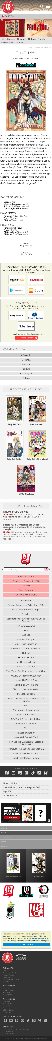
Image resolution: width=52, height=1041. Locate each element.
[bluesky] (45, 773)
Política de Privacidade (36, 938)
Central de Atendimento (12, 973)
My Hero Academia (26, 662)
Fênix (26, 728)
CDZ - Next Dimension (26, 644)
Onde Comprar (26, 590)
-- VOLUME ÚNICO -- (26, 680)
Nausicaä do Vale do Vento (26, 737)
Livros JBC (7, 1012)
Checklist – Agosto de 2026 (26, 581)
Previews (26, 585)
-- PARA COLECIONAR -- (26, 714)
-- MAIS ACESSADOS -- (26, 626)
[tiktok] (33, 773)
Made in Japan (8, 990)
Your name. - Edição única (26, 710)
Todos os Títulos (26, 576)
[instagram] (26, 773)
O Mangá (21, 39)
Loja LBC (6, 988)
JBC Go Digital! (8, 1010)
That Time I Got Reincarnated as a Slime (26, 671)
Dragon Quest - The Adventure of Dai (26, 605)
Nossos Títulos (8, 975)
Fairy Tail (48, 48)
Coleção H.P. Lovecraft (26, 723)
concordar (27, 944)
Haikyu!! (26, 653)
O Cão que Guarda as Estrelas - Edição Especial (26, 699)
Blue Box (26, 635)
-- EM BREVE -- (26, 600)
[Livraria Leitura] (26, 326)
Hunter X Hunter (26, 657)
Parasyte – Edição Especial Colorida (26, 749)
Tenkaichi (26, 614)
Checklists (7, 1001)
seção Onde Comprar (25, 338)
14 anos (25, 208)
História (32, 39)
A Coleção (10, 39)
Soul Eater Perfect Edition (26, 758)
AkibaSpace (7, 995)
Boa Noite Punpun (26, 639)
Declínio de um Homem (26, 685)
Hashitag (6, 992)
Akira (26, 630)
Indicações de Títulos (11, 979)
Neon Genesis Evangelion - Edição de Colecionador (26, 743)
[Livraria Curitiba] (36, 315)
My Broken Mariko (26, 694)
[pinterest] (20, 773)
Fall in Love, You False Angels (26, 609)
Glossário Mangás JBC (26, 594)
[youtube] (13, 773)
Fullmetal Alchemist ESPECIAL (26, 648)
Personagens (7, 42)
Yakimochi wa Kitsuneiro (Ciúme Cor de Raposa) (26, 620)
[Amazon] (17, 315)
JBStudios (6, 1006)
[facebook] (6, 773)
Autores (6, 981)
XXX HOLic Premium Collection (26, 676)
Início (30, 48)
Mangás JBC (38, 48)
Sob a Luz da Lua (26, 666)
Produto (41, 39)
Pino (26, 705)
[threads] (39, 773)
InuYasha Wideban (26, 733)
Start (5, 1008)
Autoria (19, 42)
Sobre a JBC (7, 971)
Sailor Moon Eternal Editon (26, 753)
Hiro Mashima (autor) (20, 206)
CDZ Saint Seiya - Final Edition (26, 719)
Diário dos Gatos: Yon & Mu (26, 689)
